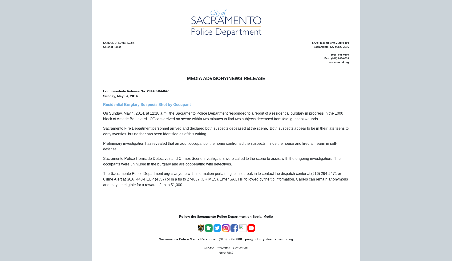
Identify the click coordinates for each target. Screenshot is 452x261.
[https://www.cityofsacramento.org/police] (200, 227)
